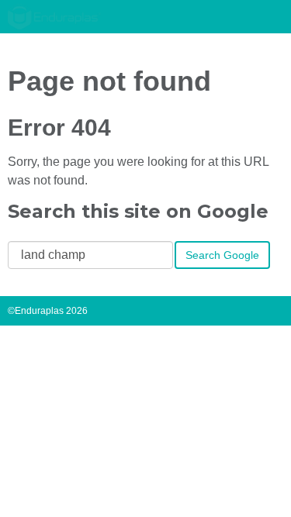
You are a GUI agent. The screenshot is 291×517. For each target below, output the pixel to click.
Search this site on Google (138, 211)
